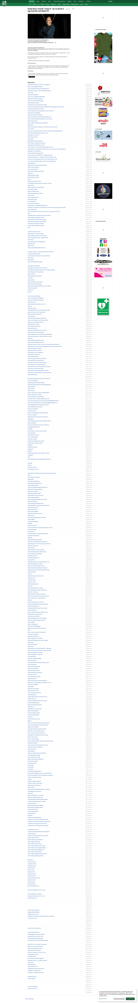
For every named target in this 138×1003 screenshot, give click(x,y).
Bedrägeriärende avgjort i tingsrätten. (35, 141)
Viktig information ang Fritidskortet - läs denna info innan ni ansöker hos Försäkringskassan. (47, 149)
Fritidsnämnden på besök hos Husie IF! (36, 108)
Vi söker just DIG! (31, 559)
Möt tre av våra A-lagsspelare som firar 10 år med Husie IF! (40, 773)
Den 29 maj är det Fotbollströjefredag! (35, 100)
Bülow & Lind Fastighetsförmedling (35, 261)
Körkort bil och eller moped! (33, 535)
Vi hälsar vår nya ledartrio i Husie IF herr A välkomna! (38, 424)
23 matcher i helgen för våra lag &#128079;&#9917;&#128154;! (40, 251)
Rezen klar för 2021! (32, 875)
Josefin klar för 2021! (32, 863)
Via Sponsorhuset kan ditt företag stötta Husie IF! (38, 745)
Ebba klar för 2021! (31, 879)
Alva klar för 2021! (31, 871)
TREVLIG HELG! (31, 245)
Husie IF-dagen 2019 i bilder (33, 932)
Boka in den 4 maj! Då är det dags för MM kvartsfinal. (38, 722)
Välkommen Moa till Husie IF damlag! (35, 193)
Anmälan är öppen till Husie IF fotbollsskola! (37, 753)
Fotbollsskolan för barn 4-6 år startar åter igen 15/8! (38, 561)
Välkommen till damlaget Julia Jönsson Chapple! (38, 640)
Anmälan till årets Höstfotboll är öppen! (36, 225)
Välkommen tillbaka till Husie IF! (34, 781)
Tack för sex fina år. (32, 833)
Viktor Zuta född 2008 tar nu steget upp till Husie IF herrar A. (40, 336)
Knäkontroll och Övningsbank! (34, 112)
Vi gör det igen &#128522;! (33, 485)
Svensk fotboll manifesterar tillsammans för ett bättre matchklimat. (41, 269)
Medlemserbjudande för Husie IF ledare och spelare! (38, 453)
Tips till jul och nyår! (32, 410)
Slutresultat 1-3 (31, 706)
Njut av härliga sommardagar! (34, 477)
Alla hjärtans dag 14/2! (32, 555)
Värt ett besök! (31, 642)
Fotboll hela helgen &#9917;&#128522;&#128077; (38, 799)
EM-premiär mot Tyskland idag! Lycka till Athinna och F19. (39, 682)
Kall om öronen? (31, 787)
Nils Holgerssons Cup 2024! (33, 324)
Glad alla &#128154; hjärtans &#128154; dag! (37, 318)
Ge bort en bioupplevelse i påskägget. (35, 298)
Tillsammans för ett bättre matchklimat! (36, 171)
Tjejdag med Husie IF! (32, 678)
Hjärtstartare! (30, 124)
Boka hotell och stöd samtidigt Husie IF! (36, 730)
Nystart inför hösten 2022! (33, 668)
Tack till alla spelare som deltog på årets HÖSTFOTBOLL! (39, 215)
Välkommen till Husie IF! (33, 743)
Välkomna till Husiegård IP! (33, 710)
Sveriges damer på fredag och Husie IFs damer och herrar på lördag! (42, 473)
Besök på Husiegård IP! (32, 644)
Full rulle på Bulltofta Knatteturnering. (35, 938)
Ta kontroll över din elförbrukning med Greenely (37, 541)
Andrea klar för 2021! (32, 865)
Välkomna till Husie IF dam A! (34, 670)
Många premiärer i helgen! (33, 726)
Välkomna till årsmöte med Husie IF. (35, 539)
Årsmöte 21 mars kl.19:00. (33, 545)
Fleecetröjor (30, 815)
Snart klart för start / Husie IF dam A (35, 783)
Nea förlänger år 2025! (32, 199)
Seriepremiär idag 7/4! (32, 976)
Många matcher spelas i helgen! (34, 493)
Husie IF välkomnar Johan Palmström (35, 839)
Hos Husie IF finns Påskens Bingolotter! (36, 300)
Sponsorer (80, 1)
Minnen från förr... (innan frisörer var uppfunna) (37, 944)
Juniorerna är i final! (32, 582)
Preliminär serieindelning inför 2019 (35, 948)
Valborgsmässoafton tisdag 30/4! (35, 275)
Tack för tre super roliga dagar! (34, 296)
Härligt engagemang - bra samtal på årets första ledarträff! (40, 334)
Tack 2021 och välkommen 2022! (34, 777)
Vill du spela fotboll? (32, 656)
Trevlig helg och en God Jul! (33, 135)
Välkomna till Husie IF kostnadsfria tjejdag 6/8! (37, 680)
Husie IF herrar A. (31, 390)
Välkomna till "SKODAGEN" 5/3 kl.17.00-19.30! (37, 330)
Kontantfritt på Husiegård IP (33, 714)
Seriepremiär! (30, 290)
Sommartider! (30, 92)
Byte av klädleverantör (32, 209)
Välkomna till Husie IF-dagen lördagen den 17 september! (39, 648)
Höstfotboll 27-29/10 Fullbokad (34, 151)
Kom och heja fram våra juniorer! (34, 692)
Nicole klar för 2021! (32, 873)
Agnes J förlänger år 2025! (33, 197)
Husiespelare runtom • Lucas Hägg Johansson (37, 960)
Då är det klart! (31, 767)
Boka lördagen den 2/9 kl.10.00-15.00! (35, 495)
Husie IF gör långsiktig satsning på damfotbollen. (38, 604)
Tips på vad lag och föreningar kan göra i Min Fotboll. (39, 255)
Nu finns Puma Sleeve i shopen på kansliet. (36, 620)
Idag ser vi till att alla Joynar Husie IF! (35, 282)
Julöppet (29, 779)
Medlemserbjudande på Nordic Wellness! (36, 382)
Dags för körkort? (31, 547)
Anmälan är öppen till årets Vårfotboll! (35, 322)
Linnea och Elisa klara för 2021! (34, 877)
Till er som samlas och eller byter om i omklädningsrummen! (40, 155)
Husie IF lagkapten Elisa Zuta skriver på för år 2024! (38, 404)
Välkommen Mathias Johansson (34, 950)
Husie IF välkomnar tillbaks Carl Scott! (35, 855)
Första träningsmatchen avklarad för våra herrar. (37, 567)
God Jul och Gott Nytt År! (33, 380)
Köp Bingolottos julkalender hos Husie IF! (36, 145)
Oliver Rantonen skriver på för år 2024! (35, 368)
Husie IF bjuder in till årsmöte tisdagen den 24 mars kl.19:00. (40, 118)
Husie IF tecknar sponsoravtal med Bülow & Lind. (38, 612)
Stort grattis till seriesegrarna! (34, 481)
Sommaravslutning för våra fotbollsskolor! (36, 241)
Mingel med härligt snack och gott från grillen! (37, 618)
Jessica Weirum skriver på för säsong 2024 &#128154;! (39, 366)
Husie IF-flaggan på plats (33, 811)
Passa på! (30, 306)
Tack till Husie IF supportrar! (33, 167)
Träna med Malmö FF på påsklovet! (35, 553)
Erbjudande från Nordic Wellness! (35, 350)
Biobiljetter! (30, 445)
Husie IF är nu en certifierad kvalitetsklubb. (36, 96)
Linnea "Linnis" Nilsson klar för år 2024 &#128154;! (38, 320)
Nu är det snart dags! (32, 664)
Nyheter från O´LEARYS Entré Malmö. (35, 98)
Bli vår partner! (30, 646)
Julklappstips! (31, 418)
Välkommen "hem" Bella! (33, 408)
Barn (49, 1)
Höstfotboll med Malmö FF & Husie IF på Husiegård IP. (39, 84)
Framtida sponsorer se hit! (33, 469)
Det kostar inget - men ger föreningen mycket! (37, 431)
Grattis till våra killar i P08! (33, 690)
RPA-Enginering (31, 259)
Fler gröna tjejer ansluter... (33, 761)
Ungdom (43, 1)
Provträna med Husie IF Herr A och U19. (36, 602)
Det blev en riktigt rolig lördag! (34, 666)
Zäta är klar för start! (32, 749)
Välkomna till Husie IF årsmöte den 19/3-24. (37, 304)
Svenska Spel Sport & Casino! (34, 718)
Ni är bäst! (30, 600)
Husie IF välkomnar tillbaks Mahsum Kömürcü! (37, 853)
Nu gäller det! (30, 449)
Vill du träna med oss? (32, 467)
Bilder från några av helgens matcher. (35, 807)
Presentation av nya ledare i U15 (34, 970)
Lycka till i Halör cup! (32, 698)
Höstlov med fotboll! (32, 803)
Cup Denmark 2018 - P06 (33, 966)
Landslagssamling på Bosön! (34, 426)
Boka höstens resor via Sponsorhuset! (35, 233)
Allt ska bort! (30, 859)
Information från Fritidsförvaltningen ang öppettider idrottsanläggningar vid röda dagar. (46, 106)
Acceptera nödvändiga (119, 998)
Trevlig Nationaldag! (32, 694)
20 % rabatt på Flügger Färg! (33, 557)
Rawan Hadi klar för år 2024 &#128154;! (36, 360)
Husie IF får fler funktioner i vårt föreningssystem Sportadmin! (40, 775)
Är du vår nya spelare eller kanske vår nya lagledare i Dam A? (40, 527)
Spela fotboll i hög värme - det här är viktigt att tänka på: (39, 90)
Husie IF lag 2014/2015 (32, 501)
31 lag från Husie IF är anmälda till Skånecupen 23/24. (39, 398)
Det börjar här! (30, 139)
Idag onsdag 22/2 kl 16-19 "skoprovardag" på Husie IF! (39, 543)
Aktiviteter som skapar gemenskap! (35, 489)
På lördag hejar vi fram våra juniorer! (35, 614)
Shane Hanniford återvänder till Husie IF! (36, 342)
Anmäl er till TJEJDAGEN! (33, 684)
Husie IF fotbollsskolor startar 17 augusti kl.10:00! (38, 237)
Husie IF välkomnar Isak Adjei (34, 841)
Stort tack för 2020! (32, 861)
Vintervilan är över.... (32, 577)
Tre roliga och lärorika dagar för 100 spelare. (37, 801)
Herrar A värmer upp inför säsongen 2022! (36, 733)
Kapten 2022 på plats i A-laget (34, 757)
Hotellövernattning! (32, 571)
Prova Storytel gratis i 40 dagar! (34, 676)
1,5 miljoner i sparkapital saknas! (34, 771)
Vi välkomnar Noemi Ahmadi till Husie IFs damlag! (38, 835)
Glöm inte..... (30, 465)
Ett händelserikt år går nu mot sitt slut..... (36, 588)
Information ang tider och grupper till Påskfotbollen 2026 (39, 116)
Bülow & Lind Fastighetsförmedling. (35, 86)
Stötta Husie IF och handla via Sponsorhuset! (37, 219)
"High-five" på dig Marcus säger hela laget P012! (38, 487)
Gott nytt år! (30, 586)
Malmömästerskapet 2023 (33, 584)
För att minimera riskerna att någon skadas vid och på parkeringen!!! (42, 161)
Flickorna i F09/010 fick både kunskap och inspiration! (39, 789)
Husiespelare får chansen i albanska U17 (36, 968)
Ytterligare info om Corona (33, 914)
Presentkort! (30, 338)
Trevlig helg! (30, 277)
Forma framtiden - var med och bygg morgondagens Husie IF (40, 147)
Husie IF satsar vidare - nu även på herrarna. (36, 598)
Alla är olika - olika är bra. (33, 592)
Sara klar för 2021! (31, 881)
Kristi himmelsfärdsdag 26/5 (33, 702)
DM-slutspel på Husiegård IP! (34, 265)
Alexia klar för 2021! (32, 884)
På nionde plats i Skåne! (33, 137)
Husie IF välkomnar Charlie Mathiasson (36, 849)
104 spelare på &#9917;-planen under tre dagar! (37, 608)
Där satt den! (30, 173)
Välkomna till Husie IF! (32, 525)
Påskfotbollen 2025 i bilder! (33, 175)
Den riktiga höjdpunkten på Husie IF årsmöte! (37, 728)
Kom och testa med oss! (33, 169)
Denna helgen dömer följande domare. (36, 503)
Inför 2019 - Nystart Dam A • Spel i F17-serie (37, 952)
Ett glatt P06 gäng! (31, 964)
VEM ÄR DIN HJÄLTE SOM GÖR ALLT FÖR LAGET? (38, 416)
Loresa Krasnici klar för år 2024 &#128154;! (36, 364)
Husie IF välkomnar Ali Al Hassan (34, 843)
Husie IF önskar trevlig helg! (33, 497)
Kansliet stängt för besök (33, 829)
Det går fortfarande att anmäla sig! (35, 672)
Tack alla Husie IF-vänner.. (33, 809)
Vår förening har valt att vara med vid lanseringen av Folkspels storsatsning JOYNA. (45, 346)
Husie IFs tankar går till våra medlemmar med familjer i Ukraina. (41, 741)
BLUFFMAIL (30, 428)
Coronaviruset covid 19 (32, 918)
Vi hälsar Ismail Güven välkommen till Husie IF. (37, 358)
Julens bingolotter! (31, 386)
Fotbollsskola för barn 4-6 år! (34, 354)
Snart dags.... (30, 463)
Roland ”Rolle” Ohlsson (32, 189)
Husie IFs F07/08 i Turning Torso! (34, 928)
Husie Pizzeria (30, 257)
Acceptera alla (130, 998)
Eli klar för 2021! (31, 869)
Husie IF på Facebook (32, 988)
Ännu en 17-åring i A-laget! (33, 739)
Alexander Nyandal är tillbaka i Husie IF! (36, 340)
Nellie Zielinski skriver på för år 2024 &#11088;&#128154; (39, 384)
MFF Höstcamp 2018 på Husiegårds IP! (36, 958)
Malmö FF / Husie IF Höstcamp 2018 (35, 946)
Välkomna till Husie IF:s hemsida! (34, 348)
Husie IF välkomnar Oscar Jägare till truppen (37, 847)
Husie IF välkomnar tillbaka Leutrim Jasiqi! (36, 845)
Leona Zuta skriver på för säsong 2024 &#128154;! (38, 370)
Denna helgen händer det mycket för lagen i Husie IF (38, 662)
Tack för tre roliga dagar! (33, 437)
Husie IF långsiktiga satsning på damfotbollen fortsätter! (39, 420)
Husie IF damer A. (31, 388)
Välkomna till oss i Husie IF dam (34, 785)
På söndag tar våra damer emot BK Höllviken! (37, 221)
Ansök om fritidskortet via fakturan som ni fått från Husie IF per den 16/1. (43, 126)
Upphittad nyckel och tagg (33, 102)
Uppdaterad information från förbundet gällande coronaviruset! (41, 916)
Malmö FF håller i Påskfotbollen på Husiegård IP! (38, 122)
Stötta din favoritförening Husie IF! (35, 704)
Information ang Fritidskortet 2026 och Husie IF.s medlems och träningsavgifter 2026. (45, 131)
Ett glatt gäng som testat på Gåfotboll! (36, 805)
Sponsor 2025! (31, 185)
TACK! (29, 213)
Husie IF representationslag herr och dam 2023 (37, 499)
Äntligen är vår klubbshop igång (34, 817)
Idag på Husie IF (31, 515)
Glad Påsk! (30, 523)
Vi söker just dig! (31, 316)
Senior (37, 1)
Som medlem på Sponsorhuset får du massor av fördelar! (40, 183)
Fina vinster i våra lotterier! (33, 634)
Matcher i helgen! (31, 622)
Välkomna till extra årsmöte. (33, 606)
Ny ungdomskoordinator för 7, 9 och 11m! (36, 896)
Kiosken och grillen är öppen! (34, 712)
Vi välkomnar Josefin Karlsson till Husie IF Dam (37, 823)
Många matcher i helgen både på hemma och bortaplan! (39, 286)
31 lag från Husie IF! (32, 579)
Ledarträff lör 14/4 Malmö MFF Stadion (36, 972)
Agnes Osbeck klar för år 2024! (34, 326)
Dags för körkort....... (32, 280)
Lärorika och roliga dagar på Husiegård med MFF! (38, 724)
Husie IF (32, 1)
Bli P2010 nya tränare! (32, 610)
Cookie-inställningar (29, 998)
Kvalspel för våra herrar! (32, 447)
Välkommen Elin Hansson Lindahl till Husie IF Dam (38, 819)
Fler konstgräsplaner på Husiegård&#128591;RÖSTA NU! (39, 459)
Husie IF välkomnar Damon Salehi (34, 851)
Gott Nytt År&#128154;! (32, 374)
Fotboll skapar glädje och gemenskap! (36, 271)
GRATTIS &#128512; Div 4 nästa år (35, 894)
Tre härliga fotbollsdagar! (33, 521)
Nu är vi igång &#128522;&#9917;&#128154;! (37, 517)
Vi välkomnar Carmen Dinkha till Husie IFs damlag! (38, 825)
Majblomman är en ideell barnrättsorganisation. (37, 165)
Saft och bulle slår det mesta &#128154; (36, 396)
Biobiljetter (30, 537)
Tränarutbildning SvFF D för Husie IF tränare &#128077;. (39, 310)
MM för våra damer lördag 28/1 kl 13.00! (36, 565)
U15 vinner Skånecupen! (33, 986)
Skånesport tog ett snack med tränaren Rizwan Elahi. (38, 569)
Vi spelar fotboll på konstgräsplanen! (35, 153)
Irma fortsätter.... (31, 765)
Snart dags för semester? (33, 491)
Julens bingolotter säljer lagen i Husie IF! (36, 217)
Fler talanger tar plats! (32, 763)
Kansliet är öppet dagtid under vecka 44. (36, 441)
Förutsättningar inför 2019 (33, 954)
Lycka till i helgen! (31, 519)
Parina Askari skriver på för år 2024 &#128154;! (37, 362)
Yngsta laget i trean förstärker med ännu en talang (38, 735)
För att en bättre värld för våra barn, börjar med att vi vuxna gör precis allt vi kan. (44, 211)
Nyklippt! (29, 720)
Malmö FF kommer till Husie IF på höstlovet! (37, 628)
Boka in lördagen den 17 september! (35, 638)
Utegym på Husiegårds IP (33, 94)
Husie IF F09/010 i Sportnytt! (33, 910)
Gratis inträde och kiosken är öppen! (35, 443)
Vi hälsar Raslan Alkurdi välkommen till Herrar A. (37, 590)
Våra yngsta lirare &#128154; (33, 616)
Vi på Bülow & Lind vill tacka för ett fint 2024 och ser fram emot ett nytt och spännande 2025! (47, 207)
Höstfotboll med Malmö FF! (33, 636)
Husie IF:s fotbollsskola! (33, 624)
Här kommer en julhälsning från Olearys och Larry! (38, 133)
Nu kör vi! (29, 292)
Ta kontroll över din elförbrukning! (35, 284)
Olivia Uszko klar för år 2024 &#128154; (36, 332)
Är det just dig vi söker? (32, 120)
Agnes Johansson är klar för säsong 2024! (36, 312)
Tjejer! (29, 475)
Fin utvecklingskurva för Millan (34, 755)
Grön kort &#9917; (31, 978)
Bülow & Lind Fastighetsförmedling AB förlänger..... (38, 412)
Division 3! (30, 573)
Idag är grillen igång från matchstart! (35, 652)
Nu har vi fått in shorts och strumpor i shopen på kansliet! (39, 650)
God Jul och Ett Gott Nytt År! (33, 203)
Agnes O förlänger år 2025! (33, 191)
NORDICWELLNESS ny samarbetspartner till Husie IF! (38, 505)
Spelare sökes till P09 (32, 898)
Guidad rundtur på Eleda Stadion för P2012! (36, 247)
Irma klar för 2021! (31, 867)
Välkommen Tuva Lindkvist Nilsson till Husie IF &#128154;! (40, 372)
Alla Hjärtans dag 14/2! (32, 328)
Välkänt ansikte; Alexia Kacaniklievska (35, 759)
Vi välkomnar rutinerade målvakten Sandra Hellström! (38, 831)
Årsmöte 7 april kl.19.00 (32, 737)
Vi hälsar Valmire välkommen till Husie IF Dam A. (37, 696)
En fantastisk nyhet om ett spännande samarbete (38, 940)
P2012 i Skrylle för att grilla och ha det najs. (36, 143)
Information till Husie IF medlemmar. (35, 747)
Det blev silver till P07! (32, 660)
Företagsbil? (30, 455)
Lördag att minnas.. (32, 813)
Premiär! (29, 179)
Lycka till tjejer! (31, 686)
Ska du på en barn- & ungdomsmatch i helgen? (37, 104)
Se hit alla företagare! (32, 529)
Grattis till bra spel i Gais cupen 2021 (35, 797)
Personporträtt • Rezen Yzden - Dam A (35, 936)
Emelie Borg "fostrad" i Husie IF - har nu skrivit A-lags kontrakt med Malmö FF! (44, 344)
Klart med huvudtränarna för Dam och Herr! (36, 890)
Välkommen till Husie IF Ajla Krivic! (35, 314)
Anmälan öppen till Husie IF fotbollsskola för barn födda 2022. (41, 110)
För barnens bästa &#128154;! (34, 253)
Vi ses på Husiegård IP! (32, 288)
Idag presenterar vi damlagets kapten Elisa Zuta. (38, 205)
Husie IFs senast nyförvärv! (33, 837)
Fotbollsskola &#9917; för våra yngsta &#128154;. (38, 533)
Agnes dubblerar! (31, 751)
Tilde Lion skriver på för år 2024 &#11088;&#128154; (38, 392)
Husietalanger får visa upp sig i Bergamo (36, 934)
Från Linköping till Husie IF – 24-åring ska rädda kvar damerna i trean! (42, 157)
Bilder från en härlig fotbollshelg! (34, 658)
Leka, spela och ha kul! (32, 674)
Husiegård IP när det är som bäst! (34, 708)
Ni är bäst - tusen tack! (32, 414)
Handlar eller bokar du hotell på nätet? (35, 575)
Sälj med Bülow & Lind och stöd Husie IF (36, 549)
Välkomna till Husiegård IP (33, 511)
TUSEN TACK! (30, 793)
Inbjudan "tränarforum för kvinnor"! (35, 394)
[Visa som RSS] (73, 8)
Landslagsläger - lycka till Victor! (34, 791)
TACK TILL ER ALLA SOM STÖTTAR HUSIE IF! (37, 632)
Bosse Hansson (31, 531)
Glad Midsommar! (31, 243)
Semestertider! (31, 479)
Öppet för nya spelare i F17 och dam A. (36, 795)
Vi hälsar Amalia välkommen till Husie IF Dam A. (37, 700)
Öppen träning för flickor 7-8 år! (34, 181)
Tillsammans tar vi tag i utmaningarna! (35, 352)
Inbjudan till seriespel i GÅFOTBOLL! (35, 114)
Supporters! (30, 716)
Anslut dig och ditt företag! (33, 688)
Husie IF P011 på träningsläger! (34, 626)
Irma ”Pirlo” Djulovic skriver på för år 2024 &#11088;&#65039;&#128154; (42, 402)
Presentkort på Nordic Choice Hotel (35, 513)
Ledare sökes (30, 962)
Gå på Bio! (30, 451)
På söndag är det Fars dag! (33, 435)
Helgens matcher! (31, 273)
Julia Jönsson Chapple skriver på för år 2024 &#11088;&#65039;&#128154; (43, 400)
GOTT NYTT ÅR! (31, 129)
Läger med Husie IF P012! (33, 507)
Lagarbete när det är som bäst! (34, 231)
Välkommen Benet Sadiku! (33, 356)
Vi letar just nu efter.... (32, 302)
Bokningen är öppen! (32, 308)
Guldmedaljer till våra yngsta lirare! (35, 483)
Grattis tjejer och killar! (32, 439)
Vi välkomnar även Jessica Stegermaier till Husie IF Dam (39, 821)
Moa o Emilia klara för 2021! (33, 886)
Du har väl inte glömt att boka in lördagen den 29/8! (38, 88)
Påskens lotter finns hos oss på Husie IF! (36, 187)
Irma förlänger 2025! (32, 201)
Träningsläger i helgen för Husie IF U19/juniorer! (37, 267)
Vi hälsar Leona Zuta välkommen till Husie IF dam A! (38, 596)
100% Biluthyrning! (31, 163)
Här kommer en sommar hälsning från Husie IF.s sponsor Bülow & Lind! (42, 159)
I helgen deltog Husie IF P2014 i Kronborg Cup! (37, 235)
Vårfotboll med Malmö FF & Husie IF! (35, 563)
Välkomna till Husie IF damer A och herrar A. (37, 594)
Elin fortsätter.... (31, 769)
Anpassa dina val (103, 998)
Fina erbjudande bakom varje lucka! (35, 406)
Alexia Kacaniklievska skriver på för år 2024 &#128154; (39, 378)
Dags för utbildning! (32, 422)
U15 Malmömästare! (32, 956)
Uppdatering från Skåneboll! (33, 912)
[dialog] (117, 995)
